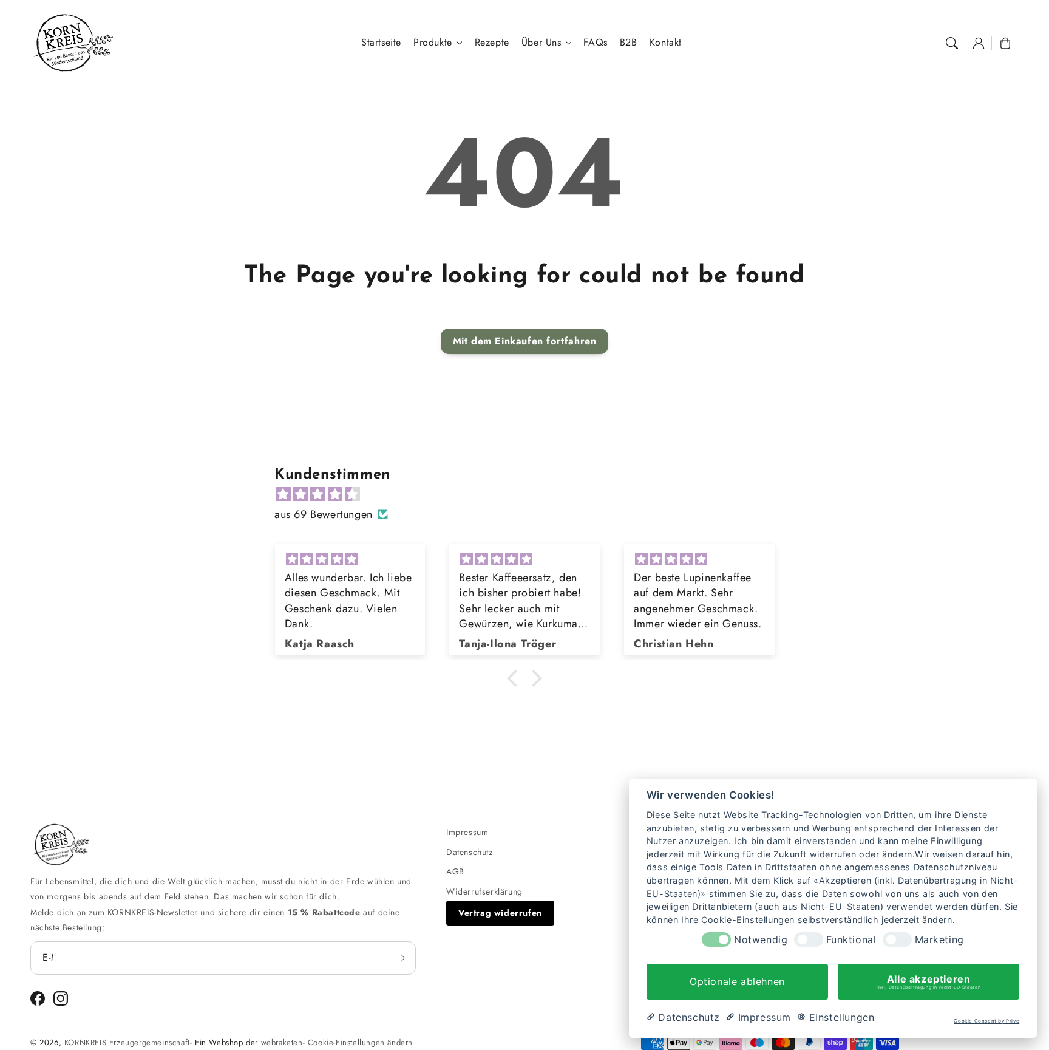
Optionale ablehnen (737, 981)
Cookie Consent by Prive (986, 1021)
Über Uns (541, 42)
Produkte (432, 42)
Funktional (851, 940)
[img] (530, 494)
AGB (455, 871)
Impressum (467, 832)
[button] (952, 43)
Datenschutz (469, 852)
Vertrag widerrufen (500, 913)
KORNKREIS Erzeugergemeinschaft (127, 1042)
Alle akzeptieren (928, 981)
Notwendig (760, 940)
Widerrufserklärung (484, 891)
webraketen (282, 1042)
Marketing (939, 940)
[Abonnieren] (402, 957)
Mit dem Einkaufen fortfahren (525, 341)
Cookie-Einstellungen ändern (360, 1042)
